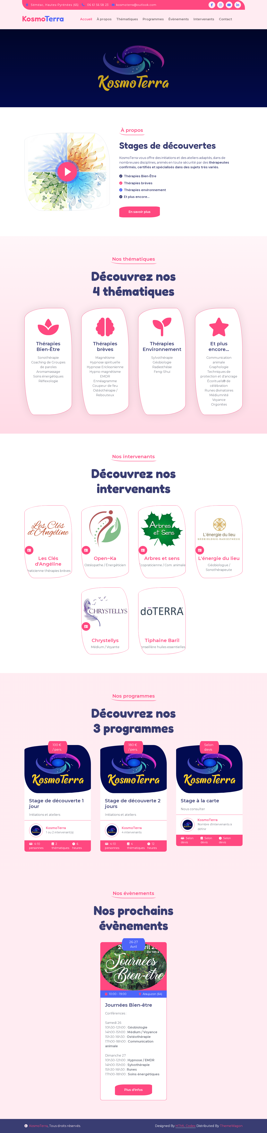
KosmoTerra (38, 1126)
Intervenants (204, 19)
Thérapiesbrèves (105, 346)
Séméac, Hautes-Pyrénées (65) (55, 5)
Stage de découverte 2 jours (132, 803)
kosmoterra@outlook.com (136, 5)
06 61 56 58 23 (98, 5)
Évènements (178, 19)
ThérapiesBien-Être (48, 346)
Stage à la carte (200, 800)
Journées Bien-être (128, 1005)
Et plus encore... (219, 346)
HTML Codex (186, 1126)
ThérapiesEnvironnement (162, 346)
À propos (104, 19)
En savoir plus (140, 212)
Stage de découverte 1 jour (56, 803)
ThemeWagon (231, 1126)
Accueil (86, 19)
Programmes (153, 19)
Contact (225, 19)
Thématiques (127, 19)
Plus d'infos (133, 1090)
